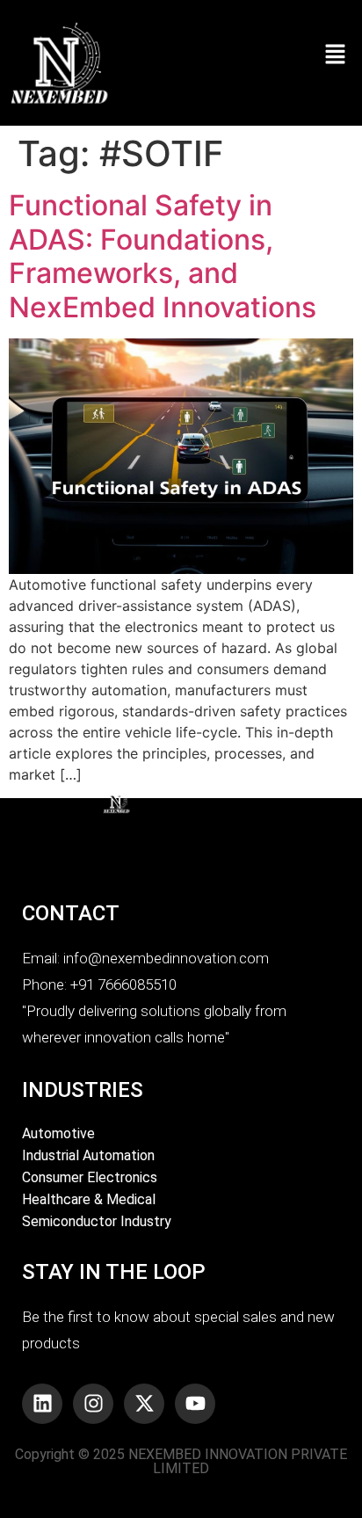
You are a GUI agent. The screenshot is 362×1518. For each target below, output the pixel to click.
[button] (307, 54)
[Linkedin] (42, 1404)
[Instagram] (93, 1404)
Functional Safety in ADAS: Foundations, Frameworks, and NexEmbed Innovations (162, 255)
